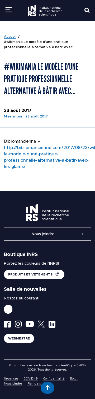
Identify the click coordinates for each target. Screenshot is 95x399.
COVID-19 (30, 378)
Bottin (74, 378)
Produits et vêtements (30, 274)
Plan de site (36, 383)
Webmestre (19, 338)
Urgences (11, 378)
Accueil (10, 36)
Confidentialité (54, 378)
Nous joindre (43, 234)
